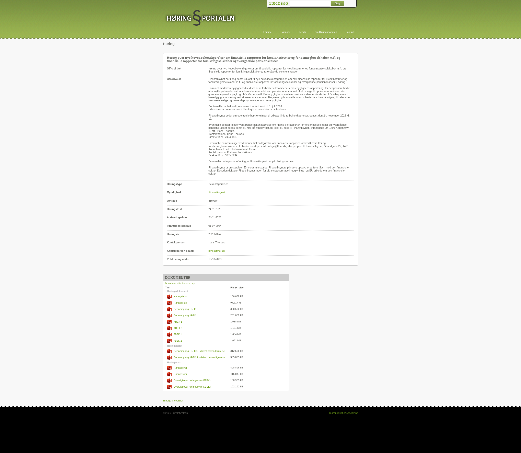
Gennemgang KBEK (185, 315)
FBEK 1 (178, 334)
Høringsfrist (174, 209)
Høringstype (174, 184)
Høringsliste (180, 302)
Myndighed (174, 192)
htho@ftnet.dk (216, 250)
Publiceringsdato (177, 259)
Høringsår (173, 234)
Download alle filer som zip (180, 283)
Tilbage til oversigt (173, 400)
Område (172, 200)
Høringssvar (180, 367)
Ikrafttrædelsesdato (179, 225)
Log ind (350, 32)
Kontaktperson (176, 242)
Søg (337, 3)
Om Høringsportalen (326, 32)
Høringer (285, 32)
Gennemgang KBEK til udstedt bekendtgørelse (199, 357)
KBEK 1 (178, 321)
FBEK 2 (178, 340)
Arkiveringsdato (177, 217)
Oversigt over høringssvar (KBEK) (192, 386)
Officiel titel (174, 68)
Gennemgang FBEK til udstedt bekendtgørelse (199, 351)
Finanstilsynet (216, 192)
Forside (267, 32)
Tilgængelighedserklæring (343, 413)
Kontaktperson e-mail (180, 250)
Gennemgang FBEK (185, 309)
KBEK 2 (178, 328)
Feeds (302, 32)
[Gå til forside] (200, 18)
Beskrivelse (174, 78)
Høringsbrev (180, 296)
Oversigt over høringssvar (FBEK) (192, 380)
